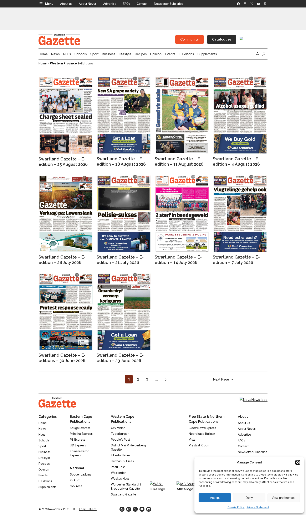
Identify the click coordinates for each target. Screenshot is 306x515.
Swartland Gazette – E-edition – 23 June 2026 (120, 358)
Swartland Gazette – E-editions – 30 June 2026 (62, 358)
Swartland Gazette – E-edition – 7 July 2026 (236, 260)
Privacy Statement (258, 507)
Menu (49, 3)
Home (43, 63)
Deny (249, 497)
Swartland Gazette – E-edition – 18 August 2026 (121, 161)
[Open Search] (263, 54)
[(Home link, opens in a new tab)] (57, 402)
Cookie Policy (236, 507)
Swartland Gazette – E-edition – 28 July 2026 (62, 260)
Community (189, 39)
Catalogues (221, 39)
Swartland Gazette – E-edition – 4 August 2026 (236, 161)
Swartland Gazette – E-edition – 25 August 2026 (63, 161)
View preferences (283, 497)
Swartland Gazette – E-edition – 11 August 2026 (179, 161)
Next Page (223, 379)
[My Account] (257, 54)
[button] (298, 462)
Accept (215, 497)
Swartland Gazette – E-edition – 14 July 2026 (178, 260)
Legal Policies (88, 509)
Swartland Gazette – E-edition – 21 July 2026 (120, 260)
